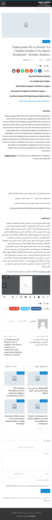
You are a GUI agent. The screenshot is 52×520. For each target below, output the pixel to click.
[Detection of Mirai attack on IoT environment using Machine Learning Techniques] (14, 406)
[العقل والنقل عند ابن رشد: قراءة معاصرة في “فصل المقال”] (37, 378)
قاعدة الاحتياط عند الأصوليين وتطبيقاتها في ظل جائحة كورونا (39, 342)
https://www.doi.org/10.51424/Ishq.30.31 (34, 101)
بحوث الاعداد (46, 41)
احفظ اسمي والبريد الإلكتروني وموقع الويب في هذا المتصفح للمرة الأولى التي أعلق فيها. (27, 486)
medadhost (32, 516)
